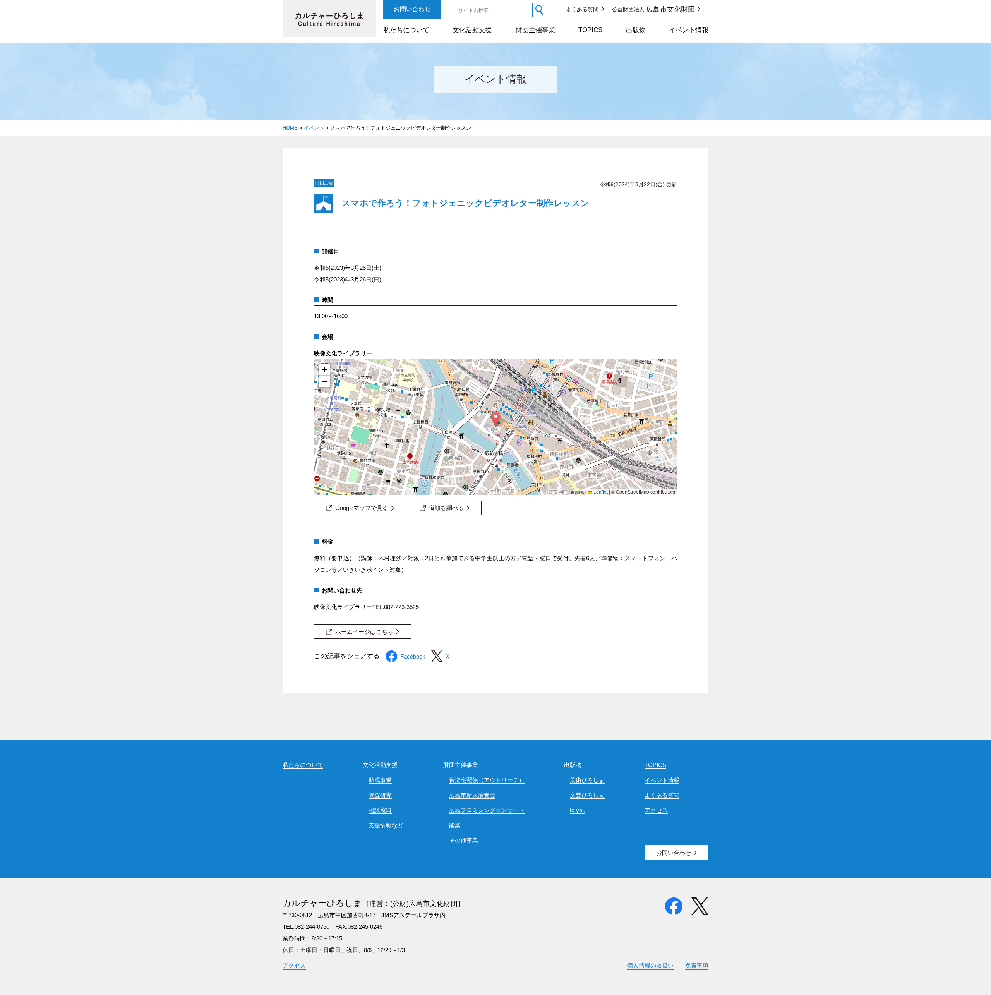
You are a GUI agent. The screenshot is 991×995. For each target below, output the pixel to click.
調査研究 (380, 795)
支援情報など (386, 825)
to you (577, 810)
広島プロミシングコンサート (487, 810)
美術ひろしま (587, 780)
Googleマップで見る (361, 507)
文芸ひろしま (587, 795)
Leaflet (600, 491)
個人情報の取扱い (650, 965)
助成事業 (380, 780)
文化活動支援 (472, 30)
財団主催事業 (535, 30)
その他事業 (463, 840)
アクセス (656, 810)
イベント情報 (688, 30)
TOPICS (590, 30)
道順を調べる (446, 507)
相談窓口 (380, 810)
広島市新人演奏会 (472, 795)
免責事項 (696, 965)
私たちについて (406, 30)
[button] (496, 419)
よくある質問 (582, 9)
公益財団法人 (653, 9)
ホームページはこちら (364, 631)
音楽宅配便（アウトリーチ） (487, 780)
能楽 (455, 825)
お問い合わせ (412, 9)
